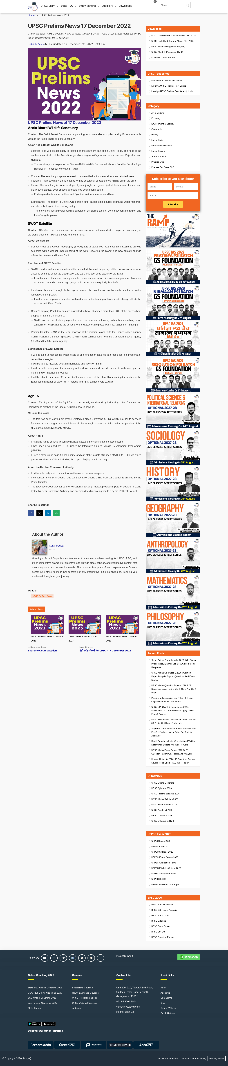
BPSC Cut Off (158, 931)
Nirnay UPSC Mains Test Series (166, 80)
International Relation (161, 145)
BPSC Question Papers (162, 937)
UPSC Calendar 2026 (161, 815)
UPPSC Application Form (163, 862)
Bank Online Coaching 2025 (42, 1003)
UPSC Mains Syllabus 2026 (164, 799)
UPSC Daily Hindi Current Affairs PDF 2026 (172, 41)
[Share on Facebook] (31, 513)
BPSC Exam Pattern (161, 926)
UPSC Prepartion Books (84, 998)
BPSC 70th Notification (162, 904)
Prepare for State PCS (162, 167)
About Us (165, 993)
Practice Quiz (157, 162)
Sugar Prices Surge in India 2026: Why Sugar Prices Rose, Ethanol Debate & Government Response (173, 664)
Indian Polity (157, 140)
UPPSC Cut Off (158, 879)
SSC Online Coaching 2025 (42, 998)
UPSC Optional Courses (84, 1003)
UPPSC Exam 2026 (160, 841)
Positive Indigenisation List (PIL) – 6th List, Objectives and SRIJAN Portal (172, 700)
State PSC (67, 5)
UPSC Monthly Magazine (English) (168, 46)
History (154, 134)
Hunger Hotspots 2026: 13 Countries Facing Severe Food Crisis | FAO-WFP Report (173, 761)
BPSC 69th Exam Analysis (164, 910)
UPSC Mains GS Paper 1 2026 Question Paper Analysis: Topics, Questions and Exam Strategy (173, 676)
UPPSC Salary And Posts (163, 873)
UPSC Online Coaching (162, 783)
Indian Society (158, 151)
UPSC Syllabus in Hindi (162, 821)
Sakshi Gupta (37, 44)
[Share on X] (39, 513)
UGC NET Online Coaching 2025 (45, 993)
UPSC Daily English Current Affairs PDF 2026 (173, 35)
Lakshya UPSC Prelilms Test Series (168, 86)
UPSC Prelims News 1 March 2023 (121, 638)
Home (31, 15)
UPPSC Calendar (159, 846)
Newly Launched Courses (85, 993)
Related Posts (36, 609)
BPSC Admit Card (160, 915)
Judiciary (107, 5)
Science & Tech (158, 156)
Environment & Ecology (162, 123)
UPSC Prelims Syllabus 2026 (165, 793)
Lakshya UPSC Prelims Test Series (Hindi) (172, 91)
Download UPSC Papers (163, 57)
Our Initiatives (168, 1013)
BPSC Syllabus (158, 921)
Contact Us (166, 998)
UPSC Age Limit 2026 (161, 810)
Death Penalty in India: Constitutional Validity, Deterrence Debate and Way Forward (173, 743)
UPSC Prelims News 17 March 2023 (47, 638)
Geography (156, 129)
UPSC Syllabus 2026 (161, 788)
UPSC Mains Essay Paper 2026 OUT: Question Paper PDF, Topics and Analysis (171, 752)
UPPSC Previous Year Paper (165, 884)
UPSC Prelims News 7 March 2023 (84, 638)
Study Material (87, 5)
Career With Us (169, 1008)
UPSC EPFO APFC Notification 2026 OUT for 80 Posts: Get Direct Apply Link (173, 721)
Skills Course (34, 1008)
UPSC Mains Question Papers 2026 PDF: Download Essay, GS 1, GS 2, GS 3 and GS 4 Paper (173, 689)
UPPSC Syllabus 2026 (162, 852)
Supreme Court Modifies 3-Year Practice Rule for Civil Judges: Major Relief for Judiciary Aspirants (173, 732)
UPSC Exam (48, 5)
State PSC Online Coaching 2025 (45, 987)
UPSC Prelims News (42, 596)
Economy (156, 118)
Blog (163, 1003)
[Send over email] (56, 513)
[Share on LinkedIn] (48, 513)
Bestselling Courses (82, 987)
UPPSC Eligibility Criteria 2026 (166, 868)
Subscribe (173, 204)
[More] (155, 2)
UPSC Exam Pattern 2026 (164, 804)
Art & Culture (157, 113)
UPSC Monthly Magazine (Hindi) (167, 52)
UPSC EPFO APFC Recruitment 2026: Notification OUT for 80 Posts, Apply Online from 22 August (172, 710)
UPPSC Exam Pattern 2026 (164, 857)
